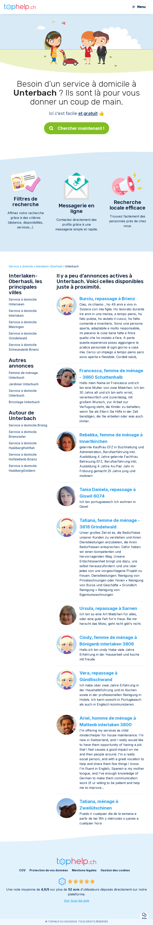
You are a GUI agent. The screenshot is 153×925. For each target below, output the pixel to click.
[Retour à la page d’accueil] (20, 7)
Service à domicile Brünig (28, 425)
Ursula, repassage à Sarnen (108, 608)
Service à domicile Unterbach (23, 393)
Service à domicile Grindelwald (23, 335)
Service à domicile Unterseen (23, 301)
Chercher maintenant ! (81, 128)
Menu (141, 7)
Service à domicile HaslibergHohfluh (23, 445)
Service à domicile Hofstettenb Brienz (23, 456)
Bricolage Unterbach (24, 402)
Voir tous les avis (76, 901)
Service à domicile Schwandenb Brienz (24, 347)
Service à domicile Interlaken (23, 313)
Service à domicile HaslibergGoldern (23, 468)
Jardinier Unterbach (23, 384)
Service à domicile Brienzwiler (23, 434)
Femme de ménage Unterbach (23, 375)
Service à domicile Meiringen (23, 324)
